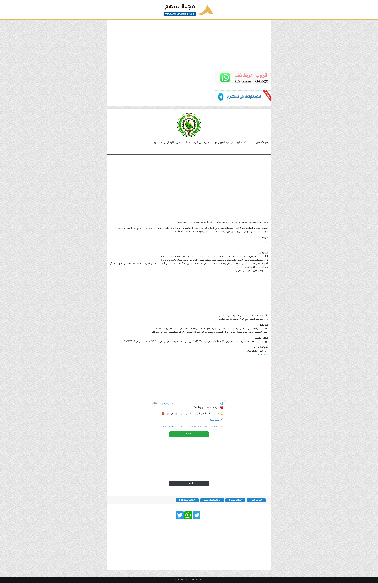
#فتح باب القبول (256, 500)
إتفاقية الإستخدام (181, 579)
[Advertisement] (189, 41)
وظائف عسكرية (257, 151)
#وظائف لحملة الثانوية (187, 500)
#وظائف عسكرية (235, 500)
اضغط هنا (189, 434)
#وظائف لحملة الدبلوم (212, 500)
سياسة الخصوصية (196, 579)
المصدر (189, 483)
